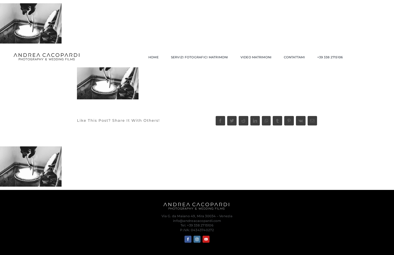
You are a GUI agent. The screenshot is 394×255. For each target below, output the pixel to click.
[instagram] (197, 239)
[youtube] (206, 239)
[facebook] (187, 239)
